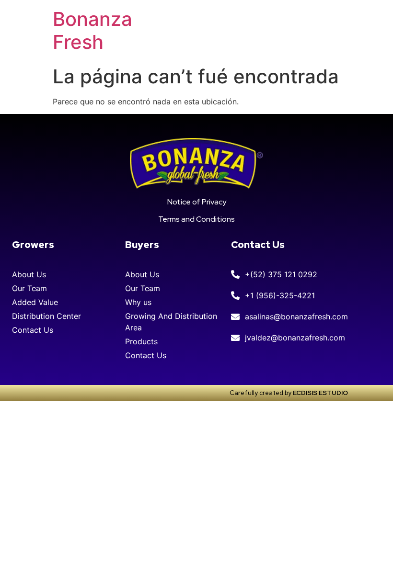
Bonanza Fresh (92, 30)
